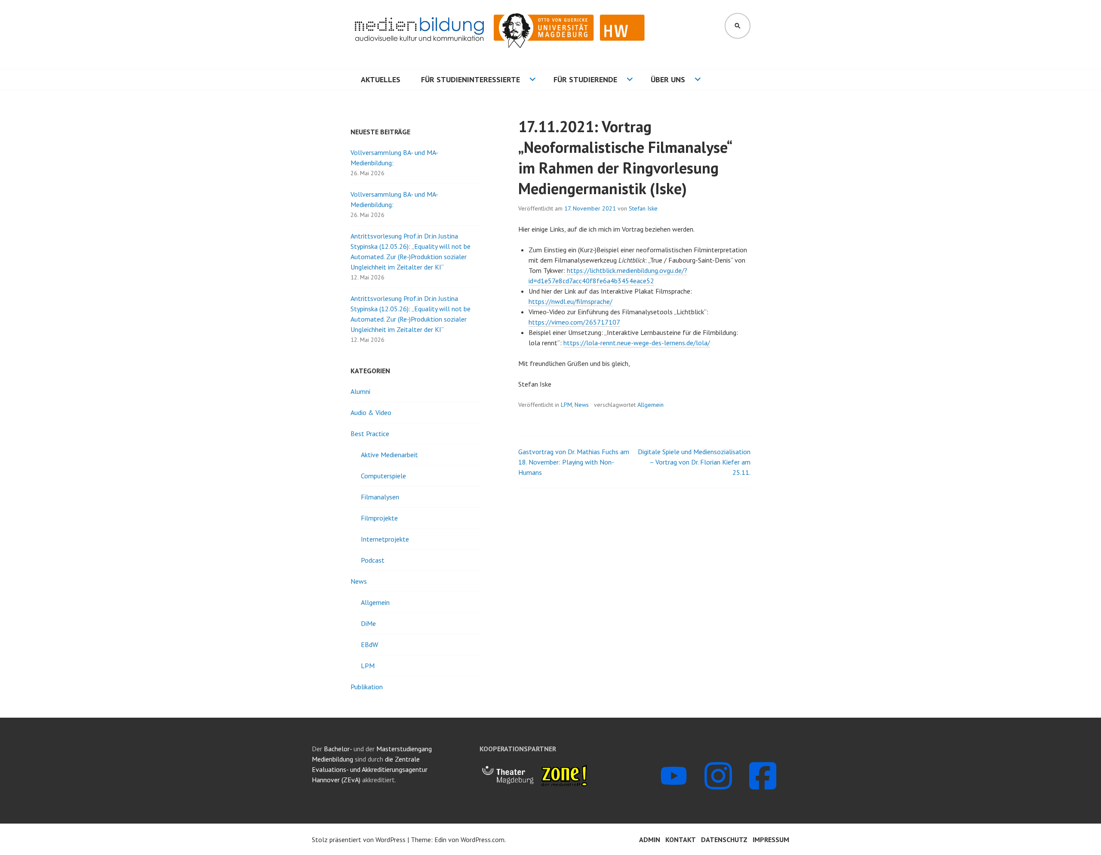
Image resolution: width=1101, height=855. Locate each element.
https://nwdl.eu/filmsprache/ (570, 301)
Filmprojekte (379, 518)
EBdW (369, 644)
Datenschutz (724, 839)
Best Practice (370, 433)
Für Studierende (585, 79)
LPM (566, 405)
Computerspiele (383, 475)
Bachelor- (338, 748)
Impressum (771, 839)
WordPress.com (482, 839)
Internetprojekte (385, 539)
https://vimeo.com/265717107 (574, 322)
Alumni (360, 391)
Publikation (367, 686)
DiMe (368, 623)
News (582, 405)
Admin (649, 839)
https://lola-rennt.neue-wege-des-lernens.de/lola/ (636, 342)
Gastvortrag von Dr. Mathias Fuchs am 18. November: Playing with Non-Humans (573, 462)
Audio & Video (371, 412)
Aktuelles (380, 79)
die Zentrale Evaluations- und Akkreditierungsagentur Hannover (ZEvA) (369, 769)
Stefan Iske (643, 208)
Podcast (372, 560)
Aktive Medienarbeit (389, 454)
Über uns (668, 79)
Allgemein (650, 405)
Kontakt (680, 839)
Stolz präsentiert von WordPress (359, 839)
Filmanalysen (380, 497)
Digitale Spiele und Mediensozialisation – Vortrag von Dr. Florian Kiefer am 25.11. (694, 462)
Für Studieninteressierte (470, 79)
